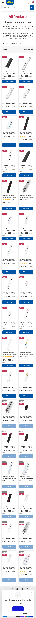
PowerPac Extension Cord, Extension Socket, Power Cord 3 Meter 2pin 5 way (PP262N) (27, 196)
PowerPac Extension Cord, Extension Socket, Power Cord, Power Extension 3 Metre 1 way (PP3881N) (9, 323)
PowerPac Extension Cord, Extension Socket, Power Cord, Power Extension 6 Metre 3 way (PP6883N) (27, 229)
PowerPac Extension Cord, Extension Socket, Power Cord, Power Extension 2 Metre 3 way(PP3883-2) (27, 386)
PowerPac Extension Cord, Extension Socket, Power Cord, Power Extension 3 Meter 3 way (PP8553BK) (9, 72)
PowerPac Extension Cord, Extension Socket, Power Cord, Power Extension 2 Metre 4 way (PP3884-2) (27, 353)
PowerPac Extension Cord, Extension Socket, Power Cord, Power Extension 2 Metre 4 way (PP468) (9, 477)
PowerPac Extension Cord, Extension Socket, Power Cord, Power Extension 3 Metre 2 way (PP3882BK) (27, 447)
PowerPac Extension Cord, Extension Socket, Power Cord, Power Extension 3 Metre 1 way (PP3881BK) (27, 416)
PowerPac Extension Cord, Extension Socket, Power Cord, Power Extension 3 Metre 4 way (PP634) (27, 567)
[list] (10, 49)
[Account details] (28, 3)
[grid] (4, 49)
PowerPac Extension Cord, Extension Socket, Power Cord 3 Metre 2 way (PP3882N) (27, 507)
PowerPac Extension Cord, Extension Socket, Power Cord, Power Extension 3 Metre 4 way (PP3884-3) (9, 537)
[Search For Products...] (32, 7)
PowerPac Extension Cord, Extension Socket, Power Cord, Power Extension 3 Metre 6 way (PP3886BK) (27, 132)
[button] (3, 2)
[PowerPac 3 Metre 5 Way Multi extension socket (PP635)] (26, 468)
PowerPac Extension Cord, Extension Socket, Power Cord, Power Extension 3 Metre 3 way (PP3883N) (9, 567)
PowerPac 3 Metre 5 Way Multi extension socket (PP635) (26, 477)
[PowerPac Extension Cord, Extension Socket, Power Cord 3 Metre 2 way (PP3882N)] (26, 498)
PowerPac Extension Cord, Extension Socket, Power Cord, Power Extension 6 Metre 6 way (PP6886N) (9, 353)
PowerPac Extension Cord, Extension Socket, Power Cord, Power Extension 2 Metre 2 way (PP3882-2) (9, 229)
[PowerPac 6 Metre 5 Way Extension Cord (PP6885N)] (9, 377)
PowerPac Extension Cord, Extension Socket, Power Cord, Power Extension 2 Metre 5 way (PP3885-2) (9, 259)
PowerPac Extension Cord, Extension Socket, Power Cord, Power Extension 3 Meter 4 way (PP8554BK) (27, 166)
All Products (12, 44)
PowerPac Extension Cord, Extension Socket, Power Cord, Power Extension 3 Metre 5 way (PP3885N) (9, 293)
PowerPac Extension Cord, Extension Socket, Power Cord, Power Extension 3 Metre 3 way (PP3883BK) (9, 507)
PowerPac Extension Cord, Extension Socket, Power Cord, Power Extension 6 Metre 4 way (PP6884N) (27, 259)
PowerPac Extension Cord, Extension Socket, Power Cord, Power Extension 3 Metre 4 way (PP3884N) (27, 323)
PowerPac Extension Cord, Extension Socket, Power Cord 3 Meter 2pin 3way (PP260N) (9, 416)
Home (3, 44)
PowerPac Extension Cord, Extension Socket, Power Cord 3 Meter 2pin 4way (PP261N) (27, 537)
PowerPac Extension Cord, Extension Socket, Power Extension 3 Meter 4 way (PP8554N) (9, 102)
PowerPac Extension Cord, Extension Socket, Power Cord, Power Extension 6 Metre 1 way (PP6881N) (27, 293)
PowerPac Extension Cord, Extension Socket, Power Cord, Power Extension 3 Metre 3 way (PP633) (9, 132)
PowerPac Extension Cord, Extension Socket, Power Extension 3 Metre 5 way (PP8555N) (27, 72)
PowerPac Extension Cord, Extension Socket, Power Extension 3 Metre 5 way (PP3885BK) (9, 196)
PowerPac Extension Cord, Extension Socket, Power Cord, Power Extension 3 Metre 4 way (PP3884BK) (9, 447)
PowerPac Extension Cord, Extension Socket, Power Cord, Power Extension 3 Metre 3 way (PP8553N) (27, 102)
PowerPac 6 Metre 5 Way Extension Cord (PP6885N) (8, 386)
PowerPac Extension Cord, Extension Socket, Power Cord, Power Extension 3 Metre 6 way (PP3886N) (9, 166)
